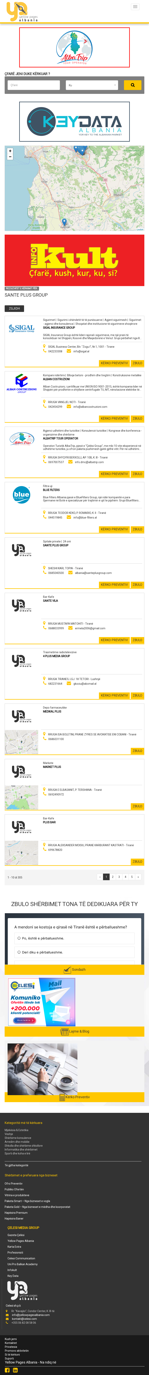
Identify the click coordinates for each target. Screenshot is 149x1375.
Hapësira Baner (14, 1218)
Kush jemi (11, 1339)
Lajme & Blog (79, 1031)
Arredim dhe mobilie (17, 1141)
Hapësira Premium (16, 1212)
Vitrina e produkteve (17, 1195)
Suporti (9, 1358)
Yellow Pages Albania (21, 1240)
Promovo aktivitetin (17, 1350)
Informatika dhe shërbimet (21, 1149)
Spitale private (52, 541)
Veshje (9, 1134)
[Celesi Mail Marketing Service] (41, 1001)
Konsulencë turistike (94, 430)
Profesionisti (15, 1252)
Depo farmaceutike (55, 707)
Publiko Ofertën (14, 1189)
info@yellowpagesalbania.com (31, 1315)
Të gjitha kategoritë (16, 1165)
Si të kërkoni (12, 1354)
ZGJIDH (14, 308)
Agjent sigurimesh (116, 319)
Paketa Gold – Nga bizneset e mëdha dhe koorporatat (37, 1206)
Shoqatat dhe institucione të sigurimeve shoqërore (106, 323)
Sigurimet (49, 319)
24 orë (67, 541)
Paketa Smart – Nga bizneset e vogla (27, 1201)
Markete (48, 763)
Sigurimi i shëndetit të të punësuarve (79, 319)
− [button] (10, 156)
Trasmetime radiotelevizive (60, 652)
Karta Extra (14, 1246)
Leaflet (140, 229)
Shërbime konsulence (18, 1137)
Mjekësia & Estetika (16, 1130)
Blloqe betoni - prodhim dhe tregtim (88, 375)
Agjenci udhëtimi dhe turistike (61, 430)
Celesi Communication (21, 1258)
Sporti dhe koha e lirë (17, 1153)
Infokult (12, 1270)
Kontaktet (11, 1342)
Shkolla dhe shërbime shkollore (24, 1145)
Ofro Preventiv (14, 1183)
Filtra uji (47, 486)
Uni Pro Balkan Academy (23, 1264)
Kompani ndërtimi (54, 375)
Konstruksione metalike (127, 375)
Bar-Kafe (48, 596)
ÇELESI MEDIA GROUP (23, 1228)
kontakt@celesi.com (24, 1318)
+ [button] (10, 150)
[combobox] (92, 85)
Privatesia (11, 1346)
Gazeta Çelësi (16, 1235)
